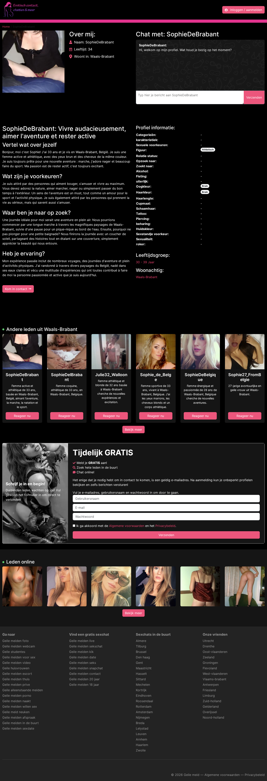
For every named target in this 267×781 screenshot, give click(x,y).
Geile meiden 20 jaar (84, 679)
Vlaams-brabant (214, 679)
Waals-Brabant (146, 277)
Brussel (141, 652)
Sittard (141, 679)
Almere (141, 641)
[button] (33, 62)
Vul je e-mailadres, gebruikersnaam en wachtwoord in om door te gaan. (126, 492)
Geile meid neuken (16, 712)
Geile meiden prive (16, 685)
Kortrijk (141, 690)
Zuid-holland (212, 701)
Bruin (205, 185)
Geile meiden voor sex (18, 657)
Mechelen (143, 685)
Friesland (209, 690)
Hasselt (141, 674)
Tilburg (141, 646)
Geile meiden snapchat (86, 668)
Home (6, 26)
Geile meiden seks (82, 663)
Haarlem (142, 745)
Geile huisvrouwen (15, 668)
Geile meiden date (82, 657)
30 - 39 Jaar (145, 262)
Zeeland (208, 657)
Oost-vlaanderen (215, 652)
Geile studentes (13, 652)
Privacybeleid (165, 526)
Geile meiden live (81, 641)
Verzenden (166, 535)
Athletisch (208, 149)
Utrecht (208, 641)
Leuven (141, 734)
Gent (139, 663)
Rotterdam (143, 706)
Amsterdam (144, 712)
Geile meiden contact (85, 674)
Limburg (209, 695)
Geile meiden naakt (16, 701)
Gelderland (211, 706)
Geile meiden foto (15, 641)
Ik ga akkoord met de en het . (125, 526)
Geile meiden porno (16, 695)
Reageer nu (22, 416)
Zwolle (141, 750)
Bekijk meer (133, 429)
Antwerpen (211, 685)
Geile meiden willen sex (19, 706)
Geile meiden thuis (16, 679)
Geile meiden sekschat (85, 646)
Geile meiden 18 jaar (84, 685)
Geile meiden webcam (18, 646)
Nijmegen (143, 717)
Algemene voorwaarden (126, 526)
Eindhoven (143, 695)
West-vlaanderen (215, 674)
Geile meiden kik (81, 652)
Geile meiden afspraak (18, 717)
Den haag (143, 657)
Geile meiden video (16, 663)
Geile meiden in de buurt (20, 723)
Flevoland (210, 668)
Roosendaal (144, 701)
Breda (140, 723)
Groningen (210, 663)
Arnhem (141, 739)
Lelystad (142, 728)
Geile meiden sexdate (18, 728)
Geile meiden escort (17, 674)
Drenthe (208, 646)
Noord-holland (213, 717)
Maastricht (143, 668)
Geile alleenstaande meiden (22, 690)
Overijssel (210, 712)
